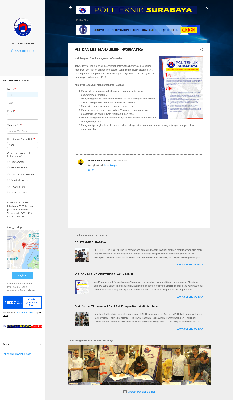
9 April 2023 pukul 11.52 (121, 161)
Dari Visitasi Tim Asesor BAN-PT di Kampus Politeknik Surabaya (117, 306)
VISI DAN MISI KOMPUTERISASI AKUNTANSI (104, 274)
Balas (90, 170)
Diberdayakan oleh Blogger (141, 391)
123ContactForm (24, 312)
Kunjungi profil (22, 51)
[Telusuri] (208, 8)
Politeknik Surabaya (22, 43)
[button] (201, 50)
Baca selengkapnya (190, 264)
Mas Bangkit (110, 165)
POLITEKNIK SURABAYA (90, 242)
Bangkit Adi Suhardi (98, 160)
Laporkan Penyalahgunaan (17, 354)
